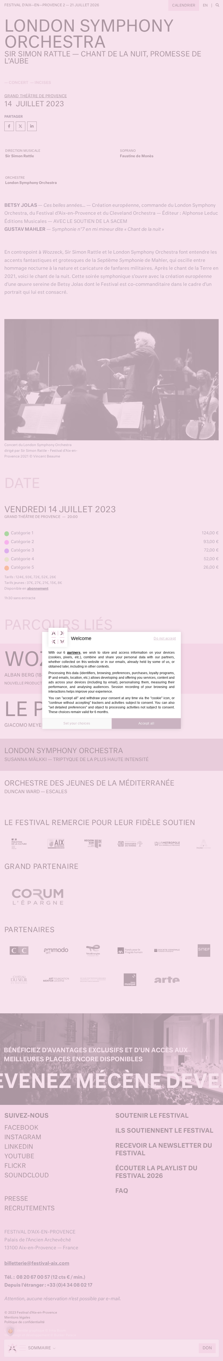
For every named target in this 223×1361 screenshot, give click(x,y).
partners (73, 652)
